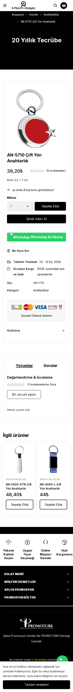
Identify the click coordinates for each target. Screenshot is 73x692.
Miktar (12, 198)
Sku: (10, 283)
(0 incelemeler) (56, 170)
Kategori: (13, 290)
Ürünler (33, 14)
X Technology (39, 660)
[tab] (24, 365)
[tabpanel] (36, 393)
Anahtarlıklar (51, 14)
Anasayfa (18, 14)
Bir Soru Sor (20, 251)
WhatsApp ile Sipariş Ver (46, 238)
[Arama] (55, 5)
